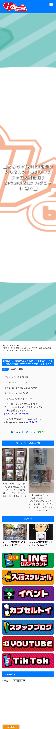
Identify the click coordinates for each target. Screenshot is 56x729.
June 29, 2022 (30, 422)
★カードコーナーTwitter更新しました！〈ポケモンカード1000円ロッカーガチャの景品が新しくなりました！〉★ (15, 490)
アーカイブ (7, 681)
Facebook (18, 432)
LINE (42, 432)
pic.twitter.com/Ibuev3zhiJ (16, 414)
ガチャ (5, 369)
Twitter (31, 432)
